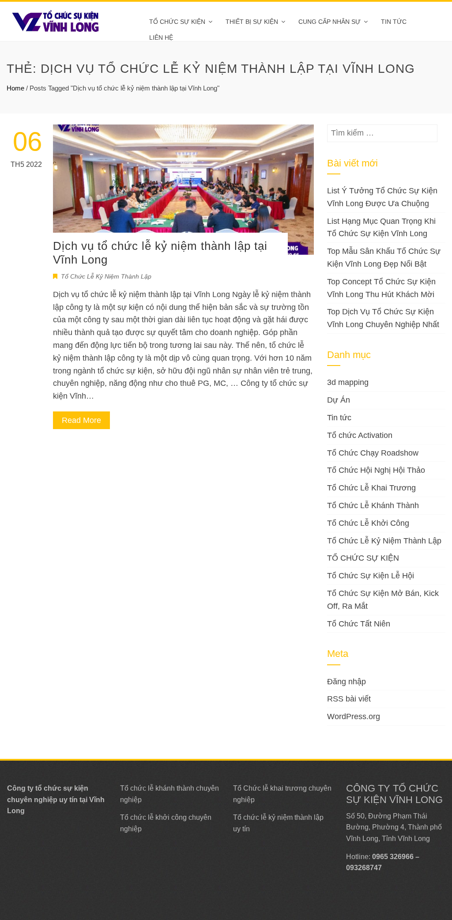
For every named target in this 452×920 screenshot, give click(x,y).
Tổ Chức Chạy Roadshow (372, 453)
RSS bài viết (349, 698)
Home (15, 88)
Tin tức (394, 21)
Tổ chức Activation (359, 435)
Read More (81, 420)
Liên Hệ (161, 37)
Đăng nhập (346, 681)
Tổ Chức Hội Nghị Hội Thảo (376, 470)
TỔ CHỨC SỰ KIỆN (177, 21)
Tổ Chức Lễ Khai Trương (371, 487)
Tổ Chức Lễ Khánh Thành (373, 505)
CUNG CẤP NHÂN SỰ (329, 21)
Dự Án (338, 400)
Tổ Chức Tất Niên (358, 623)
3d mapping (348, 382)
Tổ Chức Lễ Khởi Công (368, 523)
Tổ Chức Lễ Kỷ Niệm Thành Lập (106, 276)
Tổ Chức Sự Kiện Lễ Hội (370, 575)
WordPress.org (353, 716)
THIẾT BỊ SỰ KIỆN (252, 21)
